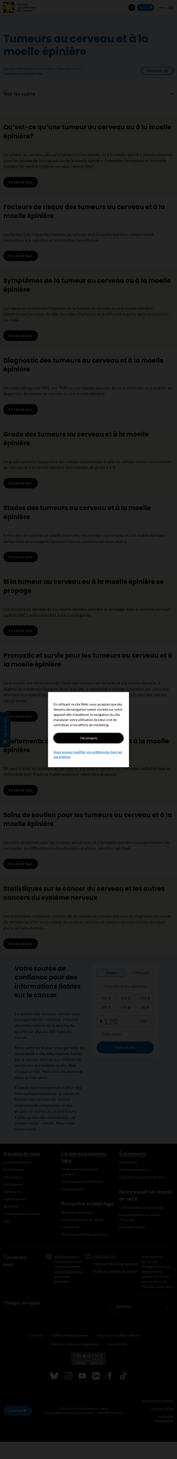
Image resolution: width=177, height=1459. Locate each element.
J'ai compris (88, 738)
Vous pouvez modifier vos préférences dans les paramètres (88, 754)
